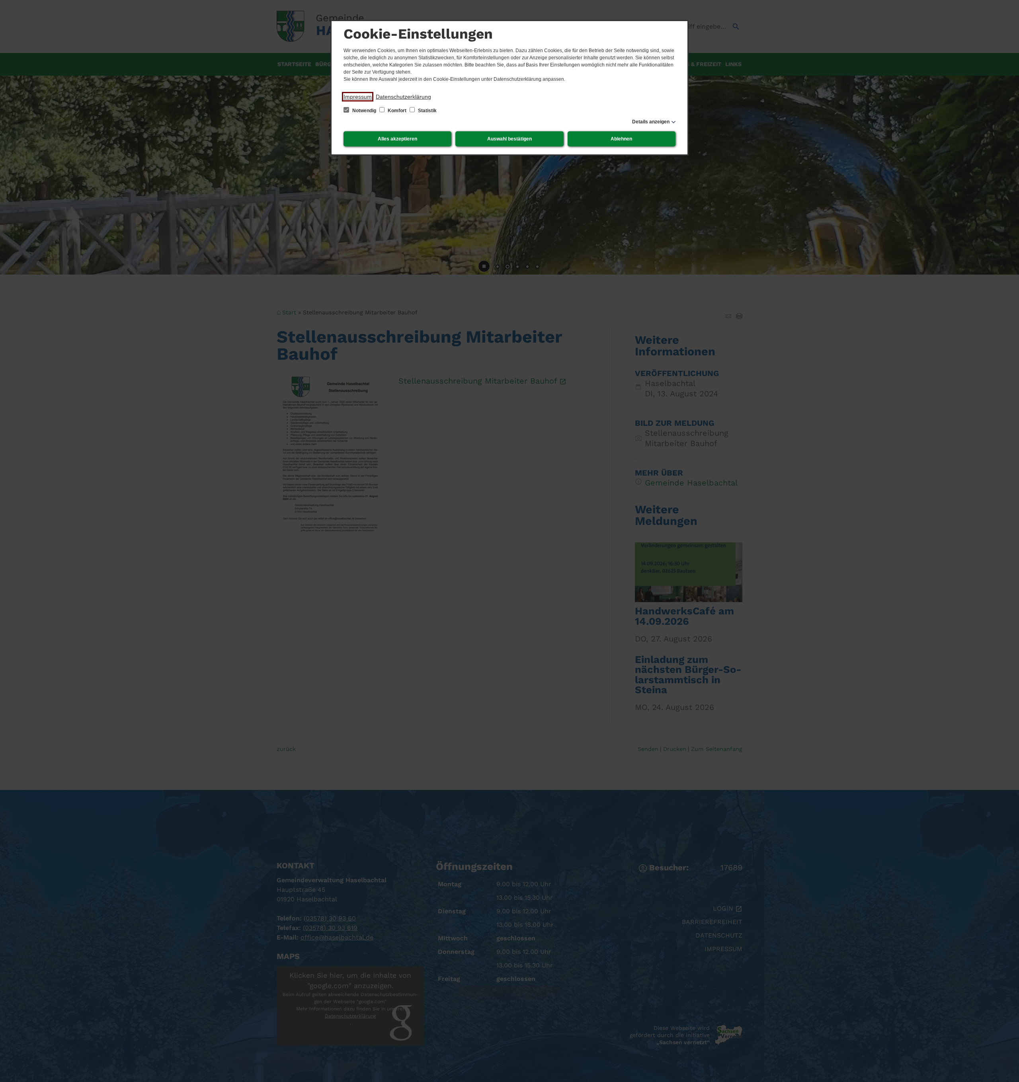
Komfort (397, 110)
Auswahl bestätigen (509, 139)
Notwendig (364, 110)
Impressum (358, 97)
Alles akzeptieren (397, 139)
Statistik (427, 110)
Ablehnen (621, 139)
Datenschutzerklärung (403, 97)
